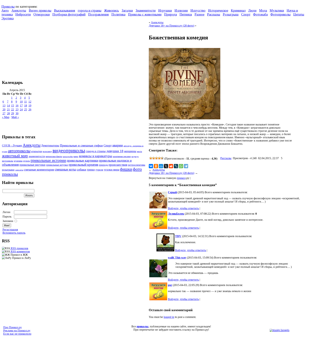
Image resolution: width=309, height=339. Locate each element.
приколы (142, 326)
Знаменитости (146, 10)
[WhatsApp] (181, 166)
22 (12, 109)
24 (21, 109)
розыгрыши (8, 169)
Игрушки (165, 10)
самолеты (19, 170)
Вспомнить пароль (14, 232)
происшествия (118, 164)
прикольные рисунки (32, 164)
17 (21, 105)
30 (17, 113)
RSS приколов (19, 248)
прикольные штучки (57, 164)
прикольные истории (48, 160)
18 (25, 105)
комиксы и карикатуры (95, 156)
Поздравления (98, 14)
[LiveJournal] (176, 166)
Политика (118, 14)
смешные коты (65, 169)
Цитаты (298, 14)
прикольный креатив (83, 164)
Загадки (127, 10)
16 (17, 105)
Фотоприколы (280, 14)
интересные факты (54, 156)
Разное (199, 14)
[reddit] (171, 166)
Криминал (238, 10)
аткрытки (36, 151)
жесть (139, 151)
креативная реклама (122, 156)
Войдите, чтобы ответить (183, 208)
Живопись (111, 10)
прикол (181, 177)
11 (25, 101)
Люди (252, 10)
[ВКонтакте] (151, 166)
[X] (166, 166)
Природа (170, 14)
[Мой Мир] (161, 166)
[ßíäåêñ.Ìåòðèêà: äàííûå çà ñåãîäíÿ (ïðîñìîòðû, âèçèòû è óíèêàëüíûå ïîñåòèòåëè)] (279, 330)
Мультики (277, 10)
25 (25, 109)
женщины (130, 151)
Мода (263, 10)
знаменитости (37, 156)
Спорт (245, 14)
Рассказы (213, 14)
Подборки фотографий (68, 14)
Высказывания (64, 10)
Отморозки (41, 14)
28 (8, 113)
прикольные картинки (82, 160)
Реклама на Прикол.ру (16, 330)
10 (21, 101)
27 (4, 113)
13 (4, 105)
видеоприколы (69, 150)
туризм (99, 169)
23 (17, 109)
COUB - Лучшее (12, 145)
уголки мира (111, 169)
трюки (91, 169)
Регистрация (10, 229)
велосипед (47, 151)
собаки (81, 169)
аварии (117, 145)
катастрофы (68, 156)
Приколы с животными (144, 14)
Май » (15, 117)
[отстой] (150, 158)
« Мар (5, 117)
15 (12, 105)
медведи (135, 156)
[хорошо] (159, 158)
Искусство (197, 10)
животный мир (15, 155)
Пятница (186, 14)
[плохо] (153, 158)
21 (8, 109)
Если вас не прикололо (17, 333)
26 (29, 109)
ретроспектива (136, 164)
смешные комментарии (39, 169)
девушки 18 (114, 151)
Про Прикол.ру (12, 327)
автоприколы (19, 150)
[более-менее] (156, 158)
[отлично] (162, 158)
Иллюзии (181, 10)
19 (29, 105)
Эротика (7, 18)
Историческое (218, 10)
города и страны (89, 10)
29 (12, 113)
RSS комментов (20, 251)
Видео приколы (40, 10)
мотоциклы (7, 161)
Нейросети (23, 14)
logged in (169, 316)
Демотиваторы (50, 145)
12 (29, 101)
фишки (126, 169)
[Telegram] (186, 166)
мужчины (18, 161)
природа (103, 164)
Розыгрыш (231, 14)
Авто (5, 10)
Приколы (8, 6)
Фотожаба (260, 14)
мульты (26, 161)
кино (75, 156)
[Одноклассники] (156, 166)
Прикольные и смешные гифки (81, 145)
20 (4, 109)
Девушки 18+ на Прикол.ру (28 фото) (171, 25)
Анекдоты (18, 10)
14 (8, 105)
